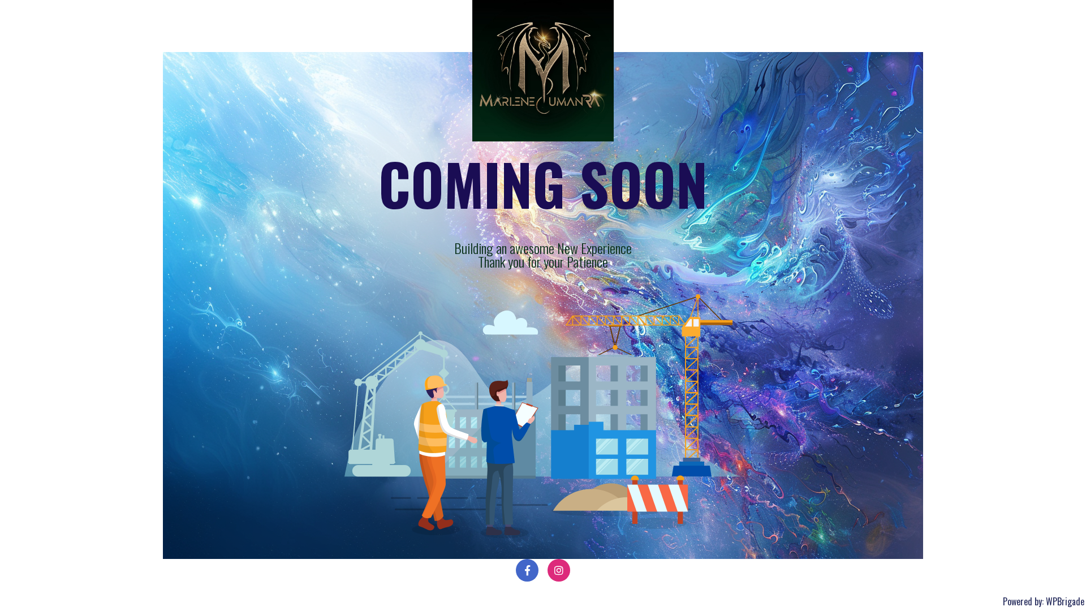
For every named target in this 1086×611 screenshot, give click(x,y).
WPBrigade (1065, 601)
